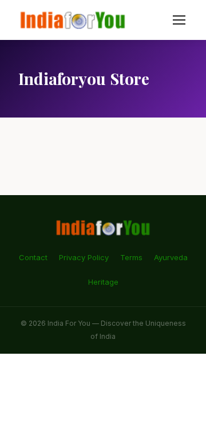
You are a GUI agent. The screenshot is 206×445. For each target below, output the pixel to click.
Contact (33, 257)
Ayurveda (171, 257)
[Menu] (179, 20)
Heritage (103, 281)
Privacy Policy (84, 257)
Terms (131, 257)
